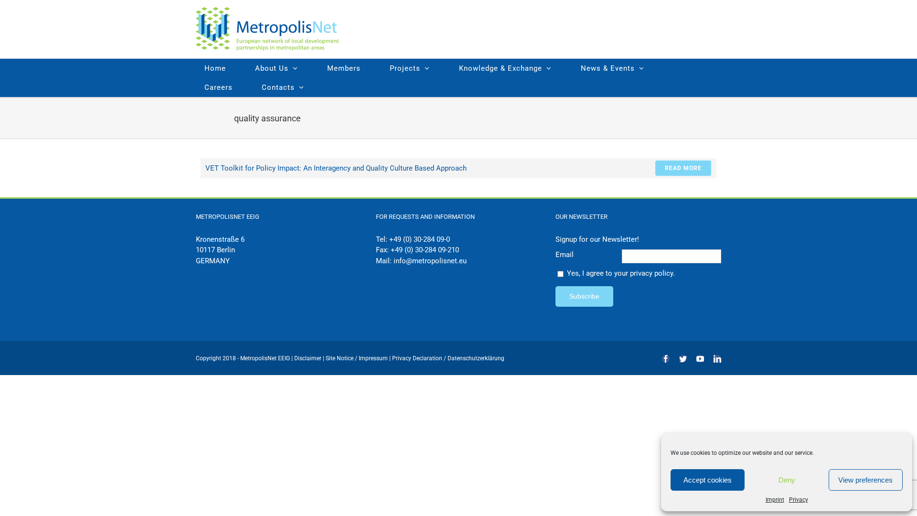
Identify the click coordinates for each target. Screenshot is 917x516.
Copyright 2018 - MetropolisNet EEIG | (245, 358)
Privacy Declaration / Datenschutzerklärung (448, 358)
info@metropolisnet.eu (430, 261)
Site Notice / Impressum (357, 358)
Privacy (798, 499)
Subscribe (584, 296)
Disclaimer (307, 358)
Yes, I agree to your (621, 273)
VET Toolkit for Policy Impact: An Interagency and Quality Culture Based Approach (336, 168)
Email (564, 254)
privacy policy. (652, 273)
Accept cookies (707, 480)
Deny (786, 480)
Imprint (775, 499)
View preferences (865, 480)
